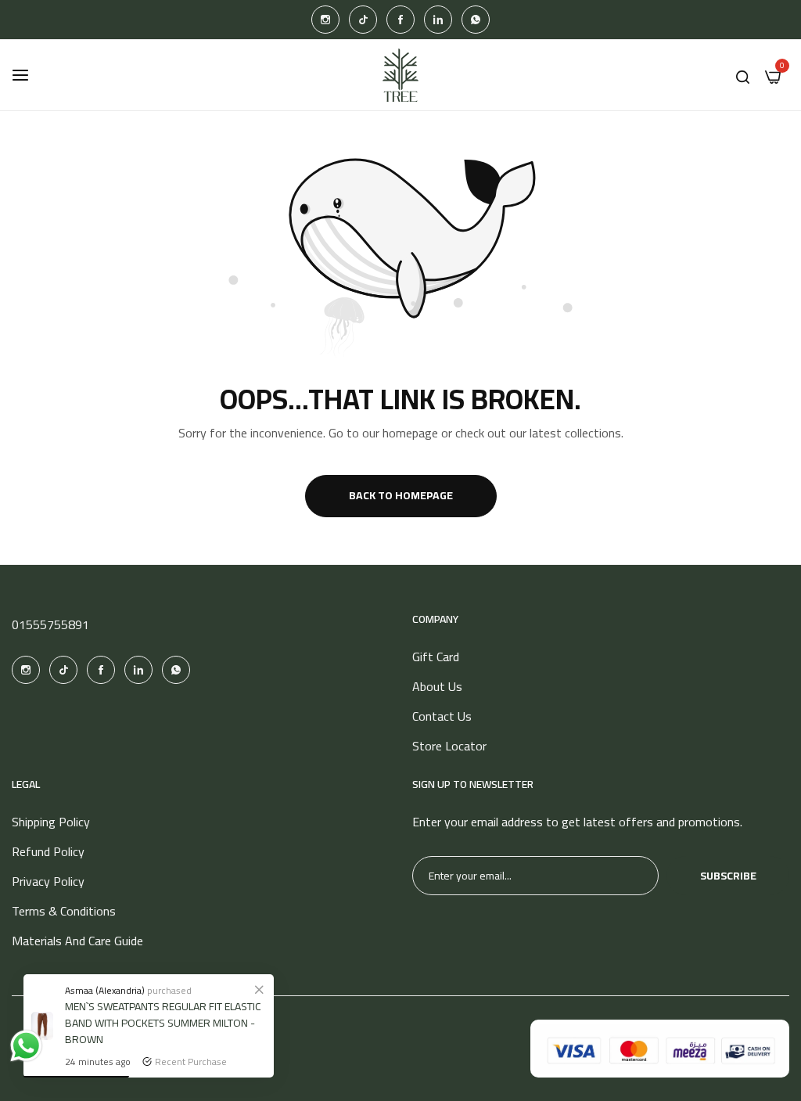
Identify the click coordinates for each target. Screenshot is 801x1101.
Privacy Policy (48, 881)
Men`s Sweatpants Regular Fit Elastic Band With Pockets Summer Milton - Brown (163, 1022)
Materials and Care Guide (77, 940)
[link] (259, 989)
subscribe (728, 875)
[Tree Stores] (400, 75)
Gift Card (435, 656)
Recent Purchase (191, 1061)
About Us (437, 686)
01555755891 (50, 624)
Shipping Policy (51, 821)
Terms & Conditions (64, 911)
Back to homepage (401, 495)
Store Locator (449, 745)
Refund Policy (48, 851)
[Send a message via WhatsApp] (26, 1045)
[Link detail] (325, 19)
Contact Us (442, 716)
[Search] (742, 75)
